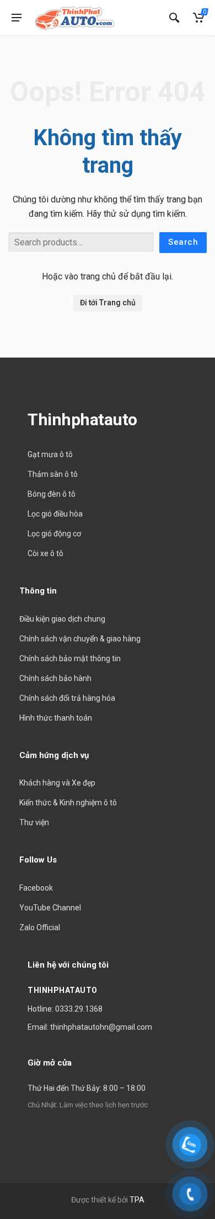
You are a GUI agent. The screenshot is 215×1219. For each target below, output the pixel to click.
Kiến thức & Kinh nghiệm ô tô (68, 802)
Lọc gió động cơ (54, 533)
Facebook (36, 887)
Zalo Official (39, 927)
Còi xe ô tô (45, 553)
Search (183, 242)
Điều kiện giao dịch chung (62, 618)
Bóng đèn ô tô (52, 494)
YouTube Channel (50, 907)
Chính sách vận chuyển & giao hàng (80, 638)
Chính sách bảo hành (55, 678)
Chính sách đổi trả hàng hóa (67, 698)
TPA (137, 1199)
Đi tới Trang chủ (108, 302)
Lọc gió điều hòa (55, 513)
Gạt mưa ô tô (50, 454)
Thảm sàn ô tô (53, 474)
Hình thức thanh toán (55, 717)
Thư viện (34, 822)
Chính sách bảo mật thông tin (70, 658)
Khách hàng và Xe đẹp (57, 782)
